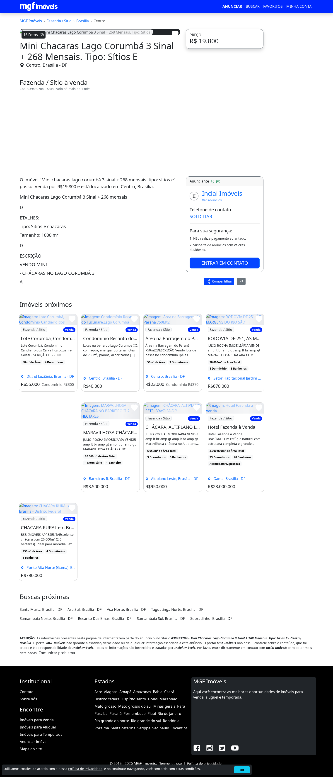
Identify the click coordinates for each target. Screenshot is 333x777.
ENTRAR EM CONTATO (224, 263)
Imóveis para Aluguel (38, 727)
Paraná (115, 713)
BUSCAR (253, 6)
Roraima (101, 728)
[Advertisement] (100, 134)
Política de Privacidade (85, 769)
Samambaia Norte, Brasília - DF (46, 618)
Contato (27, 691)
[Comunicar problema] (241, 281)
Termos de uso (170, 763)
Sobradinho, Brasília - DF (211, 618)
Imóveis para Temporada (41, 734)
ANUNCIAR (232, 6)
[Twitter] (222, 747)
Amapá (125, 691)
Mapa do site (31, 748)
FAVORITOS (273, 6)
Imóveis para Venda (37, 719)
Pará (181, 706)
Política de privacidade (204, 763)
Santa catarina (123, 728)
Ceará (169, 691)
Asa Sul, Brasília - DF (84, 609)
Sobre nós (28, 699)
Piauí (151, 713)
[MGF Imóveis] (39, 6)
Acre (98, 691)
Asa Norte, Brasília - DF (126, 609)
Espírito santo (134, 699)
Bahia (157, 691)
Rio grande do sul (146, 720)
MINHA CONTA (298, 6)
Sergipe (143, 728)
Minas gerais (164, 706)
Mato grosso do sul (135, 706)
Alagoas (111, 691)
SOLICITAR (201, 216)
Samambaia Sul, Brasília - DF (161, 618)
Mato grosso (105, 706)
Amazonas (142, 691)
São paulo (160, 728)
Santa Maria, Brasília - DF (41, 609)
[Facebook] (196, 747)
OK (242, 770)
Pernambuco (134, 713)
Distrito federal (107, 699)
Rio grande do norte (111, 720)
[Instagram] (209, 747)
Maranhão (168, 699)
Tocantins (179, 728)
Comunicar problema (57, 652)
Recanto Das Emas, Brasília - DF (104, 618)
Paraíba (101, 713)
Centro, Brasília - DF (46, 65)
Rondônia (171, 720)
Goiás (153, 699)
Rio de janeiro (169, 713)
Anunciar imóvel (33, 741)
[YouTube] (235, 747)
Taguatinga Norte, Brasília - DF (177, 609)
